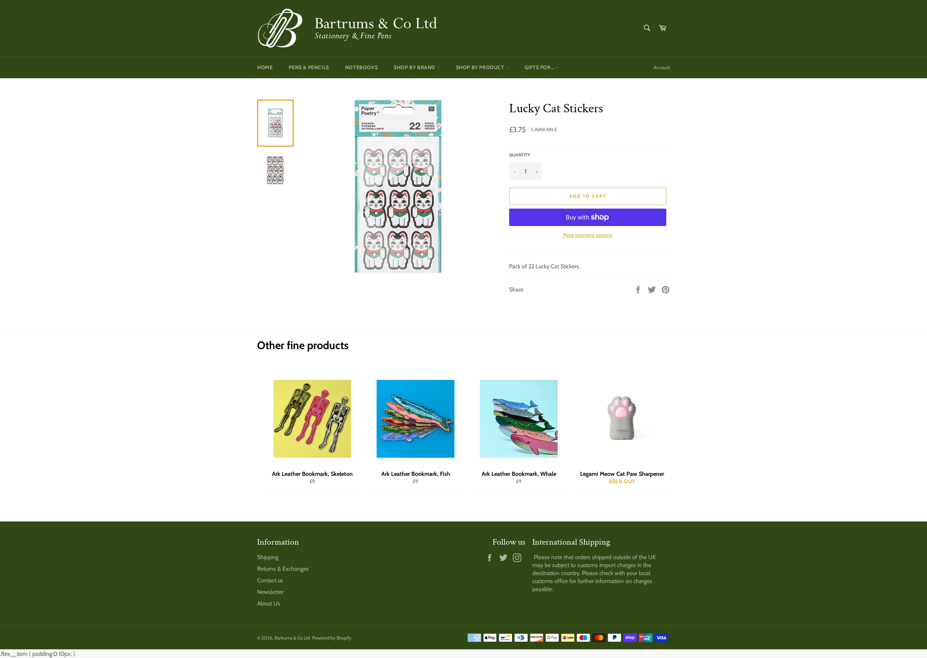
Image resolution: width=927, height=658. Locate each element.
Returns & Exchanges (283, 568)
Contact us (270, 580)
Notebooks (361, 67)
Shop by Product (481, 67)
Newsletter (270, 591)
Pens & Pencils (309, 67)
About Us (268, 603)
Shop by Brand (415, 67)
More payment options (587, 235)
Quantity (519, 155)
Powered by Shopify (331, 638)
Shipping (267, 557)
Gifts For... (540, 67)
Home (265, 67)
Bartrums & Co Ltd (292, 638)
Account (662, 67)
